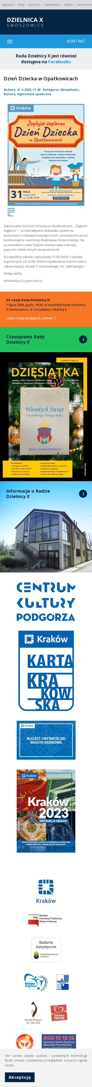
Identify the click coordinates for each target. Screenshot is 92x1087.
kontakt (76, 41)
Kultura (9, 94)
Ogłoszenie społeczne (34, 94)
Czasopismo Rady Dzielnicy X (25, 339)
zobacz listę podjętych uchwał (29, 318)
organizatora (32, 280)
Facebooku (59, 61)
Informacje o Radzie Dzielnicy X (28, 493)
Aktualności (69, 90)
